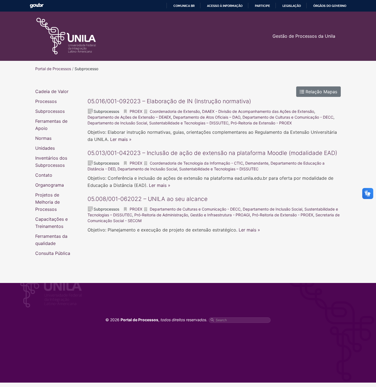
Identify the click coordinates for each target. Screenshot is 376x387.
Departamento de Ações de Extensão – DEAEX (129, 117)
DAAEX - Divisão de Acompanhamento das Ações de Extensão (258, 111)
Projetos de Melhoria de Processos (47, 202)
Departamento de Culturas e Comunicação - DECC (288, 117)
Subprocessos (50, 111)
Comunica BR (184, 6)
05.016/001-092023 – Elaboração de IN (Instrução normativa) (169, 101)
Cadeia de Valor (52, 91)
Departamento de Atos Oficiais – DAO (206, 117)
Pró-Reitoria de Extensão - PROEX (261, 123)
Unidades (45, 148)
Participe (262, 6)
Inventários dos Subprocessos (51, 161)
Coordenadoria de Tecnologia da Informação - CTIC (196, 163)
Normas (43, 138)
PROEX (136, 111)
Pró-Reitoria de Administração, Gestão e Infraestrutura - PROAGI (192, 214)
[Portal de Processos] (66, 36)
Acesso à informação (225, 6)
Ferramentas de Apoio (51, 124)
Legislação (291, 6)
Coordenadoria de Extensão (175, 111)
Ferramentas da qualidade (51, 239)
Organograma (49, 185)
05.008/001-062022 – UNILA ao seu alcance (148, 198)
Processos (46, 101)
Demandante (256, 163)
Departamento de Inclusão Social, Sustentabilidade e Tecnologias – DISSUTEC (158, 123)
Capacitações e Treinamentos (51, 222)
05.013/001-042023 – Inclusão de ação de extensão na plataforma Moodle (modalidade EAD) (212, 152)
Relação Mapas (320, 91)
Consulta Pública (52, 253)
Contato (43, 175)
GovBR (36, 5)
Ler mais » (121, 139)
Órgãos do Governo (329, 6)
